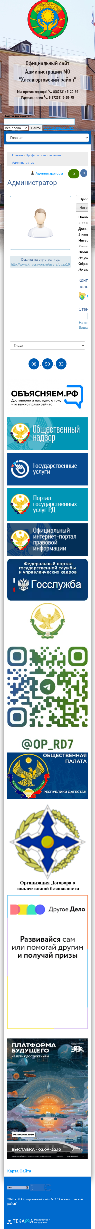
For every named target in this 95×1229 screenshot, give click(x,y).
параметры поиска (59, 128)
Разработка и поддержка (42, 1221)
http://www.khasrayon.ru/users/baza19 (40, 264)
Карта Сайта (19, 1171)
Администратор (23, 162)
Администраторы (49, 173)
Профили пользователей (43, 155)
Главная (18, 155)
